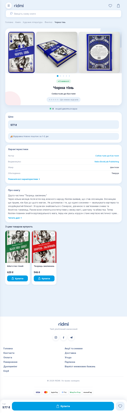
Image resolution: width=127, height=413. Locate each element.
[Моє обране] (110, 5)
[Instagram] (56, 337)
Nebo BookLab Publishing (107, 161)
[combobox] (63, 13)
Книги (18, 22)
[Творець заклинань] (44, 246)
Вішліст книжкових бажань (80, 366)
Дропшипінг (10, 366)
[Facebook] (63, 337)
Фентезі (48, 22)
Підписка (70, 362)
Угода (68, 357)
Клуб (6, 371)
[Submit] (11, 13)
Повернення (10, 362)
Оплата (7, 357)
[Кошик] (118, 5)
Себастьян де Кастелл (107, 155)
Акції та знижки (74, 348)
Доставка (70, 353)
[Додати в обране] (26, 234)
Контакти (8, 353)
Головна (9, 22)
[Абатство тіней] (17, 246)
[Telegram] (71, 337)
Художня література (32, 22)
